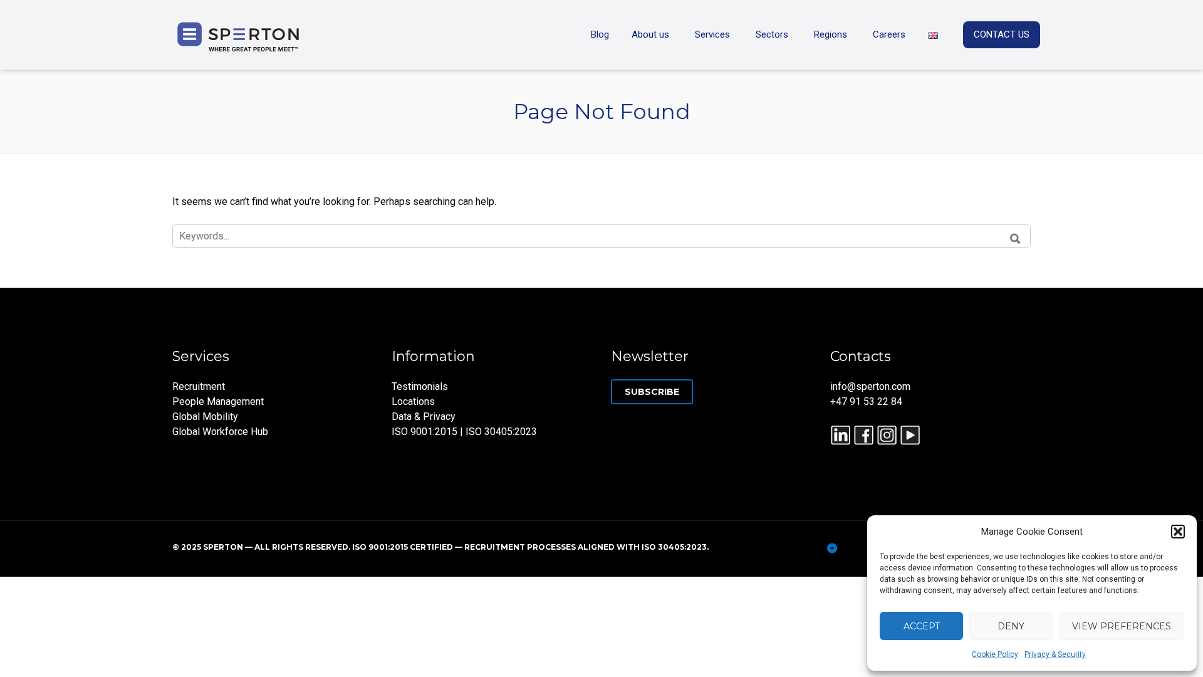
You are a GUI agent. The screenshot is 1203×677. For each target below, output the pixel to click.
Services (712, 34)
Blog (600, 34)
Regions (830, 34)
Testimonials (420, 386)
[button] (1178, 531)
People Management (218, 401)
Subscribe (652, 391)
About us (650, 34)
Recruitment (198, 386)
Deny (1010, 626)
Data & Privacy (424, 416)
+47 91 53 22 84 (866, 401)
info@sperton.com (870, 386)
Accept (922, 626)
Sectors (772, 34)
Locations (413, 401)
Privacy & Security (1055, 654)
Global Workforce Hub (220, 432)
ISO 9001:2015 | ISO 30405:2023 (464, 432)
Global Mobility (205, 416)
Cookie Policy (995, 654)
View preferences (1121, 626)
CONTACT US (1001, 34)
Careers (889, 34)
